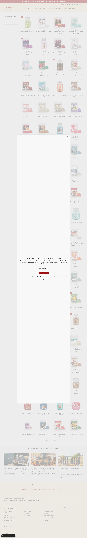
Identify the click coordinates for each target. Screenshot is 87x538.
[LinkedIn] (43, 279)
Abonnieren (43, 273)
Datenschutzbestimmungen (58, 276)
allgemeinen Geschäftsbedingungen (46, 276)
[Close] (67, 136)
